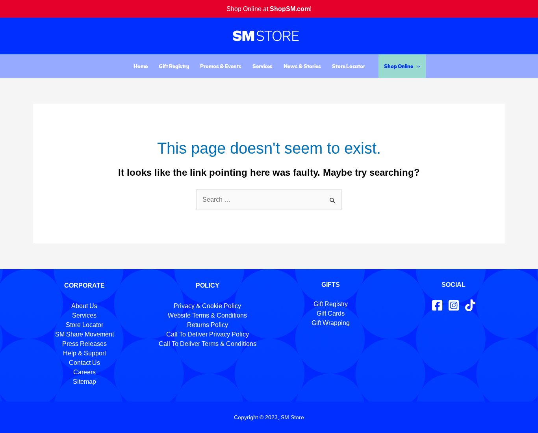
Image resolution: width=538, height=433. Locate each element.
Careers (84, 372)
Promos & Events (220, 66)
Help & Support (84, 353)
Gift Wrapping (331, 323)
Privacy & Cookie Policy (207, 306)
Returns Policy (207, 324)
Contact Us (84, 362)
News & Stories (302, 66)
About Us (84, 306)
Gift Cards (331, 313)
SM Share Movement (84, 334)
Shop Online (398, 66)
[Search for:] (269, 199)
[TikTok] (470, 305)
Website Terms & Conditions (207, 315)
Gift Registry (174, 66)
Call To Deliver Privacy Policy (207, 334)
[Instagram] (454, 305)
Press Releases (84, 343)
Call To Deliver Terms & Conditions (207, 343)
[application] (416, 66)
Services (262, 66)
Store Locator (348, 66)
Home (141, 66)
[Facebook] (437, 305)
